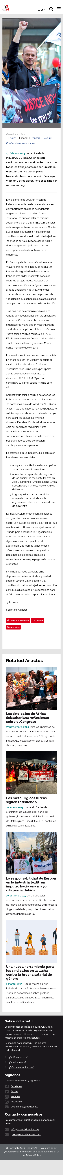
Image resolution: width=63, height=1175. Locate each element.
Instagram (16, 1101)
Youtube (15, 1096)
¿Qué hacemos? (17, 1062)
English (12, 138)
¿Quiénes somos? (18, 1057)
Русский (47, 138)
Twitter (14, 1091)
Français (35, 138)
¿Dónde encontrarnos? (21, 1067)
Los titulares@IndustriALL (24, 1106)
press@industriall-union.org (26, 1134)
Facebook (16, 1086)
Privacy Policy (33, 1155)
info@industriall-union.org (25, 1129)
